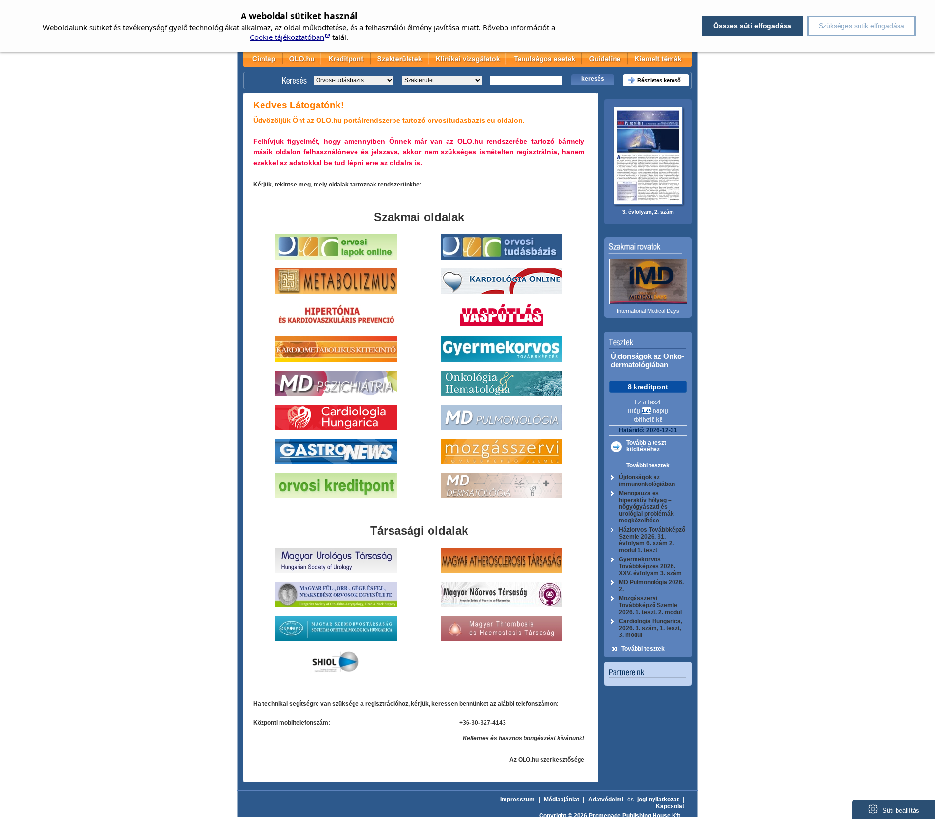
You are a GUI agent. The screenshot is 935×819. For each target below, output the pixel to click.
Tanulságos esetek (544, 58)
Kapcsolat (670, 806)
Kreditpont (345, 58)
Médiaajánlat (561, 799)
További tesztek (648, 465)
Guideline (605, 58)
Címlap (262, 58)
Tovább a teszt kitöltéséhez (646, 446)
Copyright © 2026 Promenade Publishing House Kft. (610, 815)
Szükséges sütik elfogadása (861, 26)
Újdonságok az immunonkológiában (647, 480)
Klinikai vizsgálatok (467, 58)
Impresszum (517, 799)
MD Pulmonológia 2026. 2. (651, 586)
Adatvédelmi (605, 799)
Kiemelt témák (657, 58)
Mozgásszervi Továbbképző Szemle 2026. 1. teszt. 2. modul (650, 605)
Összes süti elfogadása (752, 26)
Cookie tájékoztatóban (287, 37)
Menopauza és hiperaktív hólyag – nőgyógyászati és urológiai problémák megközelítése (646, 507)
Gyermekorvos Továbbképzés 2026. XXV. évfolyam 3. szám (650, 566)
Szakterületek (399, 58)
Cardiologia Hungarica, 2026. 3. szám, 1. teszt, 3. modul (650, 628)
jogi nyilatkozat (658, 799)
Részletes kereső (659, 80)
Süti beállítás (899, 810)
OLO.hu (301, 58)
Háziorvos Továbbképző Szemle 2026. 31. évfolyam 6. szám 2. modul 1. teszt (652, 540)
